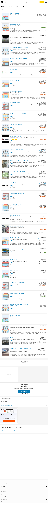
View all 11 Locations (42, 183)
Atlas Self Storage (14, 13)
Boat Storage (29, 104)
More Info (19, 16)
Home (2, 358)
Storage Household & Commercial (21, 14)
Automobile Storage (18, 239)
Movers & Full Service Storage (20, 37)
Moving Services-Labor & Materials (32, 37)
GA (4, 358)
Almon (14, 430)
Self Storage (12, 14)
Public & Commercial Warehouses (21, 60)
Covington (8, 358)
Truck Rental (17, 184)
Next (27, 363)
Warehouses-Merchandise (19, 125)
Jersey (2, 430)
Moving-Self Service (23, 184)
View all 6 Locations (42, 150)
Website (11, 16)
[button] (46, 2)
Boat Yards (22, 227)
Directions (15, 16)
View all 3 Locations (42, 238)
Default (44, 9)
